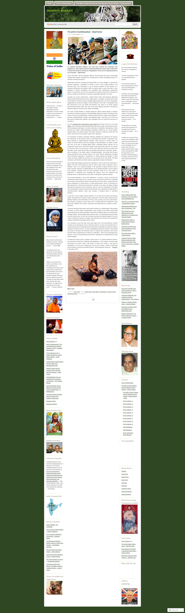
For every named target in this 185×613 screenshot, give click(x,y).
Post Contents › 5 (128, 412)
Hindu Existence (126, 494)
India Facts (125, 480)
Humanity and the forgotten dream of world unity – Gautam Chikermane (54, 396)
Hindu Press (125, 477)
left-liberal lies (103, 291)
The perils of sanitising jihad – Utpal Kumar (84, 32)
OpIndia (124, 471)
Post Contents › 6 (128, 415)
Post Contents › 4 (128, 410)
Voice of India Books (63, 3)
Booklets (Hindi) (51, 401)
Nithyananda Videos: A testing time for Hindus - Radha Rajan (128, 221)
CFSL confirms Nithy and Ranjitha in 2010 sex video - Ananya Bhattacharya (130, 196)
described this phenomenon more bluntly (84, 124)
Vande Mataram (127, 427)
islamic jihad (88, 291)
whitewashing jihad (72, 293)
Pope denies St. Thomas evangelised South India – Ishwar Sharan (129, 551)
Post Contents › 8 (128, 421)
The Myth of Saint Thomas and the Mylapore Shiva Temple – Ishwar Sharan (103, 3)
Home (49, 3)
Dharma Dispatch (127, 491)
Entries (53, 24)
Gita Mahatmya (127, 430)
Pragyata (124, 486)
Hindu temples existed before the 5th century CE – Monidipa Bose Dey (54, 363)
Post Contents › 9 (128, 424)
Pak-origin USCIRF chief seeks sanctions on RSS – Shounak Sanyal (129, 290)
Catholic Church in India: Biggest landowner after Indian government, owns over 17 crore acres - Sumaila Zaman (130, 242)
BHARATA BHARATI (60, 10)
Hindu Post (125, 474)
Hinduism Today (126, 488)
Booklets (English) (51, 404)
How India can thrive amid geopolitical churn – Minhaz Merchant (129, 309)
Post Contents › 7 (128, 418)
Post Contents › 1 (128, 401)
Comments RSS (62, 24)
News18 (114, 247)
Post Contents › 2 (128, 404)
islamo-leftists (95, 291)
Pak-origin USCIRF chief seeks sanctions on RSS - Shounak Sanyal (129, 228)
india (75, 291)
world (78, 291)
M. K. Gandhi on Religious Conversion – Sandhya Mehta (54, 536)
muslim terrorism (111, 291)
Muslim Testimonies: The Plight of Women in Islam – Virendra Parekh (129, 315)
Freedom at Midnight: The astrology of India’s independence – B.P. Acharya (130, 297)
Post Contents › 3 (128, 407)
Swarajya (124, 483)
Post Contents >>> (51, 341)
